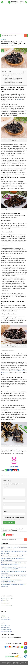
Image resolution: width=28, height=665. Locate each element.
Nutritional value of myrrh (10, 76)
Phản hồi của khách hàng (6, 605)
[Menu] (2, 2)
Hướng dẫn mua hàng (6, 619)
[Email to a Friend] (13, 470)
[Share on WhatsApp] (6, 470)
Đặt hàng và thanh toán (6, 629)
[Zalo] (25, 656)
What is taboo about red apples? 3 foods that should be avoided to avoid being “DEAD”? (13, 568)
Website (4, 511)
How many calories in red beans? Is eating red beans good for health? (14, 552)
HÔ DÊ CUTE (14, 45)
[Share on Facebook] (8, 470)
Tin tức (3, 39)
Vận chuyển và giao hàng (6, 631)
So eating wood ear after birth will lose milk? (13, 78)
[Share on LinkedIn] (18, 470)
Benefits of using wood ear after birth (13, 79)
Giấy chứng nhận (4, 600)
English (21, 1)
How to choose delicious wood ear (11, 84)
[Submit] (25, 35)
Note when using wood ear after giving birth (13, 82)
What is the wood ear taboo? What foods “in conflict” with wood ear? (13, 572)
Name (4, 498)
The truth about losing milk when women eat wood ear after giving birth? (13, 74)
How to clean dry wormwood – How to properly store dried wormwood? (13, 576)
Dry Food (19, 99)
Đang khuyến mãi (5, 617)
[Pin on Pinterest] (15, 470)
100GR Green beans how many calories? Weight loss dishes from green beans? (14, 548)
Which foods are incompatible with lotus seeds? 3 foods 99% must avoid (13, 559)
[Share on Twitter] (11, 470)
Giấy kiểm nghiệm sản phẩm (7, 598)
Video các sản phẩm (5, 602)
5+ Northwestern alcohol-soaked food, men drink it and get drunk (13, 585)
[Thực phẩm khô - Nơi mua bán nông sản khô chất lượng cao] (13, 2)
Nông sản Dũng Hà (17, 663)
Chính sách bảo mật (5, 625)
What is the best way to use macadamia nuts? (12, 555)
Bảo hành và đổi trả (5, 627)
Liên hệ (2, 614)
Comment (5, 487)
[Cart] (26, 2)
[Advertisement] (14, 19)
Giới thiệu (3, 615)
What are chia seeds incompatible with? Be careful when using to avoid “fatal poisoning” (13, 563)
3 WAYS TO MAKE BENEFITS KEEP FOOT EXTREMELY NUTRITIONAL (11, 580)
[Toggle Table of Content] (24, 72)
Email (4, 504)
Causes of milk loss (10, 81)
